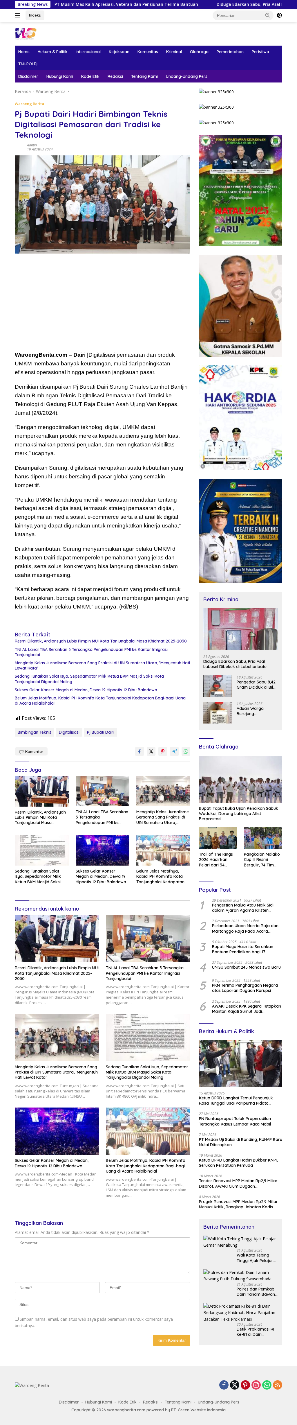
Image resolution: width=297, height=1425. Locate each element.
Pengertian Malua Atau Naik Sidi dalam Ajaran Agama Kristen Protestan (243, 907)
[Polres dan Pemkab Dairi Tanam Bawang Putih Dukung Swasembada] (240, 1275)
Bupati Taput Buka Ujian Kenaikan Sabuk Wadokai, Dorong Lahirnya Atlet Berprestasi (238, 813)
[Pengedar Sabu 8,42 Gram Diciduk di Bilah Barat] (217, 686)
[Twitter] (234, 1385)
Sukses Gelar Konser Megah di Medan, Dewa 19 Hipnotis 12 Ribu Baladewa (86, 689)
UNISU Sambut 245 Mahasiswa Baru (246, 967)
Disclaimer (28, 76)
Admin (32, 145)
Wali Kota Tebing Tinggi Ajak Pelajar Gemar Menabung (255, 1257)
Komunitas (147, 51)
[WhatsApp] (266, 1385)
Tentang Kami (144, 76)
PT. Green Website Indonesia (198, 1410)
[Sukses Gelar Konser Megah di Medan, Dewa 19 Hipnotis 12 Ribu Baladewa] (103, 850)
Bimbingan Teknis (34, 732)
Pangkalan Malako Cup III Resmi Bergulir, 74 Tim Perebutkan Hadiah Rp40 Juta (262, 860)
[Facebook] (224, 1385)
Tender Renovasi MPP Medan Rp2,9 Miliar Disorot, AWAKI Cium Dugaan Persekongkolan (238, 1183)
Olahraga (199, 51)
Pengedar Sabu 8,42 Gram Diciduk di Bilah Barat (257, 684)
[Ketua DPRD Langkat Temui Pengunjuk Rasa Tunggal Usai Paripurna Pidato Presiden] (240, 1063)
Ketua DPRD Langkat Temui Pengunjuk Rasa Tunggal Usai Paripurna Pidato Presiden (236, 1100)
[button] (268, 15)
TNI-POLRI (27, 64)
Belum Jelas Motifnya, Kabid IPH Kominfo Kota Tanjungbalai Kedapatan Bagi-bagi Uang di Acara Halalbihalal (100, 700)
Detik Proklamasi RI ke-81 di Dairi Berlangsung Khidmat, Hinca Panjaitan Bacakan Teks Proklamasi (255, 1332)
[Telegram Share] (174, 751)
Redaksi (115, 76)
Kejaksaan (119, 51)
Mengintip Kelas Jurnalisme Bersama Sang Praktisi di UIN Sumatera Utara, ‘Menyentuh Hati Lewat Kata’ (102, 665)
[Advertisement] (102, 304)
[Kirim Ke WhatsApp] (186, 751)
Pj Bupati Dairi (100, 732)
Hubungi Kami (59, 76)
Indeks (35, 15)
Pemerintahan (230, 51)
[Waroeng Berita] (39, 33)
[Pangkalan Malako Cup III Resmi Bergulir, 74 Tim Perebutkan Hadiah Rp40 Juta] (263, 838)
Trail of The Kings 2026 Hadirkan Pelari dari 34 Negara (216, 860)
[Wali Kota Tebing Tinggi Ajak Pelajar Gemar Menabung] (240, 1242)
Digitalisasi (69, 732)
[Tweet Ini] (151, 751)
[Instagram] (256, 1385)
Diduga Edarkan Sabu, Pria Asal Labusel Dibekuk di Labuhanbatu (225, 4)
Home (24, 51)
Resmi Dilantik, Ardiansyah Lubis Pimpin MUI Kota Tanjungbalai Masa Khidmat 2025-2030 (101, 641)
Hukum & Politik (53, 51)
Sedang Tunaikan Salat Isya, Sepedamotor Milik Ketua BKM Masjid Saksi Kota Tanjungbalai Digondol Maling (89, 679)
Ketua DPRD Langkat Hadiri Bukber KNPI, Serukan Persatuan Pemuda (238, 1162)
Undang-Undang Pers (186, 76)
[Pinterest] (245, 1385)
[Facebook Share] (139, 751)
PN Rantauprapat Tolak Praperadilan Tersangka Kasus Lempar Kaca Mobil (235, 1121)
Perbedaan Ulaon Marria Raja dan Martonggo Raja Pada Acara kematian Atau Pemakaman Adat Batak (245, 928)
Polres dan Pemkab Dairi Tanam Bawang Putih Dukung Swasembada (257, 1291)
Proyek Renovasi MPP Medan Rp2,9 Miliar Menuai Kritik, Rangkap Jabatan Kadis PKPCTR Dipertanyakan (238, 1204)
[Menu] (19, 15)
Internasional (88, 51)
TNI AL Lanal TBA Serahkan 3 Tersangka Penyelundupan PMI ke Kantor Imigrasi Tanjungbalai (91, 652)
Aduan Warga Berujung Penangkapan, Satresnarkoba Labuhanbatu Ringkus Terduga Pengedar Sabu (253, 711)
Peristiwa (260, 51)
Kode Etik (90, 76)
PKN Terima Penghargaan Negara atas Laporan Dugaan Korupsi (245, 988)
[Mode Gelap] (279, 15)
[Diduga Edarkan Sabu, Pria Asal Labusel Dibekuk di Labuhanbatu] (240, 629)
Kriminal (174, 51)
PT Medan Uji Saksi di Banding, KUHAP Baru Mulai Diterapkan (240, 1142)
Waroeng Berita (29, 103)
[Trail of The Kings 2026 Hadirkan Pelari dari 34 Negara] (218, 838)
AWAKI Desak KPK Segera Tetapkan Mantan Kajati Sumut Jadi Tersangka (246, 1009)
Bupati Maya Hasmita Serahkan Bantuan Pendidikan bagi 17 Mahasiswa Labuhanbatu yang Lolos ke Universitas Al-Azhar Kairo (246, 949)
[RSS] (277, 1385)
